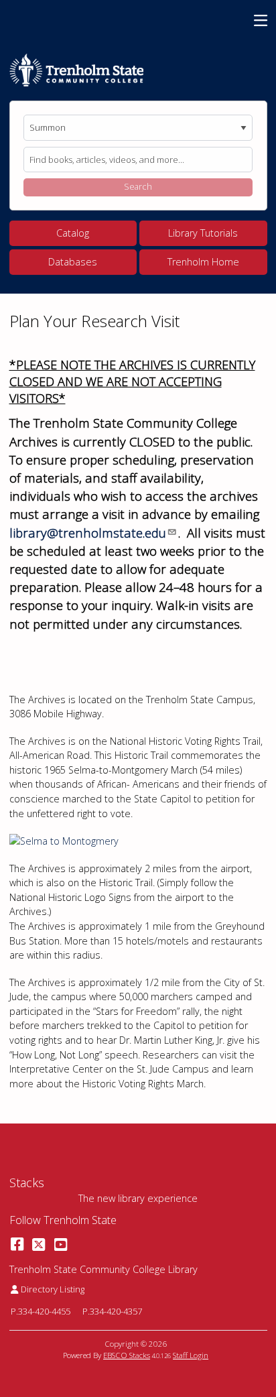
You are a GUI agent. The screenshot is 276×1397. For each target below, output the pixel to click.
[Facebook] (17, 1244)
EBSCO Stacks (126, 1355)
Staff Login (190, 1355)
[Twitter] (38, 1244)
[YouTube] (60, 1244)
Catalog (72, 233)
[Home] (76, 70)
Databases (72, 261)
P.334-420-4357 (112, 1311)
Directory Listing (52, 1289)
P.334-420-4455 (40, 1311)
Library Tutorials (203, 233)
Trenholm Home (203, 261)
